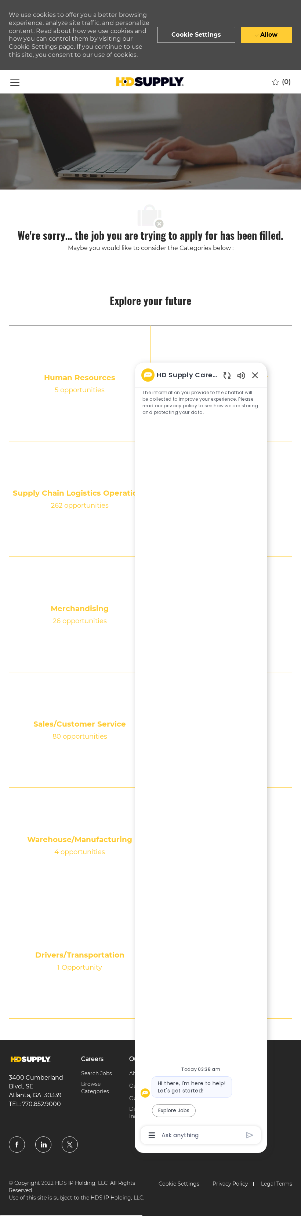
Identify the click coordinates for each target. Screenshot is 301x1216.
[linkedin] (43, 1144)
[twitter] (70, 1144)
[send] (249, 1135)
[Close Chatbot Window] (255, 375)
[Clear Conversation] (227, 375)
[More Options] (151, 1135)
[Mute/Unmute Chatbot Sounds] (241, 375)
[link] (30, 1059)
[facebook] (17, 1144)
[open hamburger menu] (14, 81)
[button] (196, 35)
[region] (201, 754)
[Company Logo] (149, 81)
